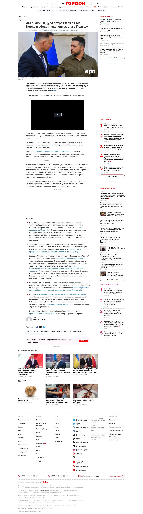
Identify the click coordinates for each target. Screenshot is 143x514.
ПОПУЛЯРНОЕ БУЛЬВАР (109, 284)
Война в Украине (23, 420)
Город (56, 416)
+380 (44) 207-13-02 (59, 476)
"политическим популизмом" (57, 304)
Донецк (57, 430)
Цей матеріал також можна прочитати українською (61, 30)
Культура (21, 437)
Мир (25, 16)
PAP (54, 91)
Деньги (30, 376)
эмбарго (59, 331)
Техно (20, 441)
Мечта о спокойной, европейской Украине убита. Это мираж (110, 36)
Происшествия (23, 448)
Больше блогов (112, 57)
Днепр (57, 437)
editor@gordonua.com (90, 476)
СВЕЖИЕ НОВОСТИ (107, 188)
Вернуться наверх (115, 476)
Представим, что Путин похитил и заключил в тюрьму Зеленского (110, 21)
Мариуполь (58, 441)
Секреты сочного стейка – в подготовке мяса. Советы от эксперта (83, 401)
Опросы (113, 7)
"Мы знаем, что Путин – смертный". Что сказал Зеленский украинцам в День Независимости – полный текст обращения (112, 196)
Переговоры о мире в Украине (66, 10)
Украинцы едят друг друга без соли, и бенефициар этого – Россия (111, 50)
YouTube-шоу (40, 457)
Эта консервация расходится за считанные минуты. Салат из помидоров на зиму (114, 333)
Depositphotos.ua (44, 490)
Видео (106, 7)
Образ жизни (22, 445)
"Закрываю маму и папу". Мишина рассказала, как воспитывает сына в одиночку (57, 401)
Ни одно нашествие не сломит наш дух (111, 29)
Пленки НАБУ (101, 10)
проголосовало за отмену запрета (43, 314)
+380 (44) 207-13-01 (29, 476)
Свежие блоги (106, 16)
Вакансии (112, 420)
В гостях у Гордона (57, 7)
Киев (56, 420)
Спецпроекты (40, 461)
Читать (83, 341)
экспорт (53, 331)
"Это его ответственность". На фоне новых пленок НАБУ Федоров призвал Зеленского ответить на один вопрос (114, 137)
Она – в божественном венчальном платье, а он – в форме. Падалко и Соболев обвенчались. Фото (113, 291)
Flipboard (79, 453)
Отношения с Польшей (86, 10)
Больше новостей (112, 279)
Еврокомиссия (44, 331)
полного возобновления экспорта (71, 259)
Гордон (20, 16)
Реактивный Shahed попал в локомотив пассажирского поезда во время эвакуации (113, 147)
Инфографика (22, 452)
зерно (65, 331)
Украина (29, 331)
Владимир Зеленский (75, 331)
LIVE (82, 7)
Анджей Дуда (30, 334)
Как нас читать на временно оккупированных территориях (115, 437)
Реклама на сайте (115, 427)
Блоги (68, 7)
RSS (77, 457)
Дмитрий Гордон (82, 420)
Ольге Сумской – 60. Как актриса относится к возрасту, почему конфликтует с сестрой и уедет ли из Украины (114, 323)
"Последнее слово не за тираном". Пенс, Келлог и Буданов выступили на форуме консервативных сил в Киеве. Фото (114, 158)
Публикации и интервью (39, 7)
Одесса (57, 427)
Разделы (38, 416)
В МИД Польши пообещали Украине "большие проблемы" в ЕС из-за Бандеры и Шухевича (111, 221)
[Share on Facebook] (37, 327)
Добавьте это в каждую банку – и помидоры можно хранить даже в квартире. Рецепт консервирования (114, 302)
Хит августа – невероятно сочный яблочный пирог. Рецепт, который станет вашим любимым (114, 312)
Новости (25, 7)
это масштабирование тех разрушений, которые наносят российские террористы (56, 268)
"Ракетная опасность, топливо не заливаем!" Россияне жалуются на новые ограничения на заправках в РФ (111, 205)
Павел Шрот (39, 334)
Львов (57, 423)
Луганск (57, 445)
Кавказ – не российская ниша (112, 44)
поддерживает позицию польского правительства (51, 152)
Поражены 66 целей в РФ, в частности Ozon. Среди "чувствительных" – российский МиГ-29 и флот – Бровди (110, 257)
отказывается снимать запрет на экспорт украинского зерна (61, 294)
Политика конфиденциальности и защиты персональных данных (97, 428)
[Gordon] (75, 3)
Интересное (22, 455)
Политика (85, 374)
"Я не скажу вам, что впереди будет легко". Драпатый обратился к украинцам (112, 265)
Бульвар (75, 7)
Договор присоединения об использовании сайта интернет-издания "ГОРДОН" (98, 436)
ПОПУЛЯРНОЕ (105, 119)
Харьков (57, 434)
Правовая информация (116, 430)
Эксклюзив (90, 7)
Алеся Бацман (81, 446)
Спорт (20, 434)
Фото (100, 7)
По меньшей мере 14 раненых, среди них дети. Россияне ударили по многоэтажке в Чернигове (112, 229)
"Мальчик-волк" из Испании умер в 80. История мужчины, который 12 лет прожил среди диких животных (114, 126)
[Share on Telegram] (44, 327)
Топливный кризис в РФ (46, 10)
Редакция (112, 423)
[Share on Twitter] (40, 327)
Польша (36, 331)
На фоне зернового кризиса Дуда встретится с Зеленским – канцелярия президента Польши (85, 370)
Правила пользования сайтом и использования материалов (98, 420)
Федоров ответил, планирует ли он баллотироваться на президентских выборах (114, 168)
